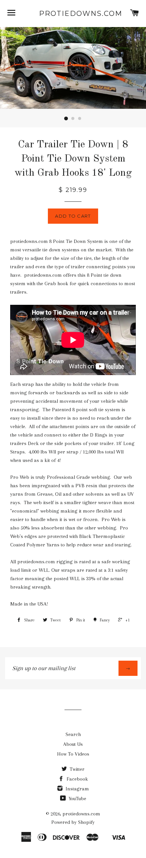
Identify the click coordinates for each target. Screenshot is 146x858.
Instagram (76, 789)
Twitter (76, 769)
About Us (73, 744)
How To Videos (73, 754)
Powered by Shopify (73, 822)
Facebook (76, 779)
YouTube (76, 798)
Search (73, 734)
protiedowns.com (73, 13)
